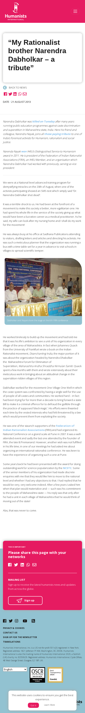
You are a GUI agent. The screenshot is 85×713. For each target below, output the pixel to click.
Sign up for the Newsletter (20, 637)
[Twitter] (11, 621)
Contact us (10, 632)
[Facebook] (4, 621)
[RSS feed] (33, 621)
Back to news (17, 87)
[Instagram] (16, 621)
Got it (33, 705)
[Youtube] (25, 621)
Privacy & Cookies (14, 628)
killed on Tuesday (43, 121)
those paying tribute (57, 134)
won (24, 151)
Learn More (49, 704)
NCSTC (67, 468)
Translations (11, 641)
